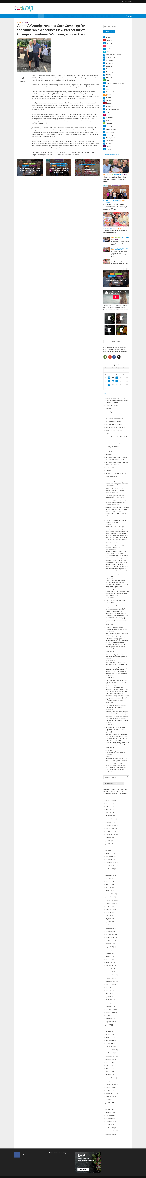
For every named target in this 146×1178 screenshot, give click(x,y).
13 (116, 377)
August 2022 (109, 947)
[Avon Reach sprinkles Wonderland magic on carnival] (116, 219)
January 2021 (109, 1006)
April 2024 (108, 887)
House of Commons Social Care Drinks (117, 437)
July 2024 (108, 878)
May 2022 (108, 956)
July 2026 (108, 803)
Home (17, 16)
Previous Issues (110, 454)
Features (65, 16)
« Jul (104, 393)
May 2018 (108, 1106)
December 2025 (110, 825)
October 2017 (110, 1128)
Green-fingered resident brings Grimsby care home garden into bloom (30, 170)
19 (113, 381)
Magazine (74, 16)
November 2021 (110, 975)
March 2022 (109, 962)
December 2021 (110, 972)
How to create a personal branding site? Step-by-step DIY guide (116, 706)
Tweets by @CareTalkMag (111, 154)
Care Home (82, 164)
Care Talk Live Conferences (113, 421)
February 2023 (110, 928)
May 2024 (108, 884)
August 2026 (109, 800)
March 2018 (109, 1112)
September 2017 (110, 1131)
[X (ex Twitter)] (23, 1155)
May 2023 (108, 919)
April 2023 (108, 922)
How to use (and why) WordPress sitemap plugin (115, 601)
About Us (24, 16)
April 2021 (108, 997)
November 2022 (110, 937)
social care (25, 165)
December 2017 (110, 1121)
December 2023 (110, 900)
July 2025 (108, 841)
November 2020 (110, 1012)
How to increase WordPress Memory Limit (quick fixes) (116, 576)
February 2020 (110, 1040)
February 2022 (110, 965)
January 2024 (109, 897)
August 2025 (109, 837)
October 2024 (110, 869)
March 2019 (109, 1075)
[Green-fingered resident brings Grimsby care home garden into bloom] (116, 166)
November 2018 (110, 1087)
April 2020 (108, 1034)
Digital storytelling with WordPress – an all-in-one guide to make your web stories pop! (116, 656)
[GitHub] (119, 357)
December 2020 (110, 1009)
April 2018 (108, 1109)
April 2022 (108, 959)
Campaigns (84, 16)
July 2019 (108, 1062)
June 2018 (108, 1103)
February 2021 (110, 1003)
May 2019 (108, 1068)
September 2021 (110, 981)
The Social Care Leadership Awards (116, 473)
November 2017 (110, 1124)
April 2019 (108, 1071)
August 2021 (109, 984)
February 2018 (110, 1115)
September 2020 (110, 1018)
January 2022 (109, 968)
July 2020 (108, 1025)
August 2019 (109, 1059)
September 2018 (110, 1093)
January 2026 (109, 822)
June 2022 (108, 953)
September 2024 (110, 872)
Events (48, 16)
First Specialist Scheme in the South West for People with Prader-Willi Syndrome (116, 502)
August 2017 (109, 1134)
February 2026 (110, 819)
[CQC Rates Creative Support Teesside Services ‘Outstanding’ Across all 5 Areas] (116, 192)
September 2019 (110, 1056)
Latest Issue (109, 440)
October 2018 (110, 1090)
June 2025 (108, 844)
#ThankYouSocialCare (112, 405)
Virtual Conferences (111, 476)
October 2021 (110, 978)
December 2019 (110, 1046)
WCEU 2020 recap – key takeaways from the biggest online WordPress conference (116, 752)
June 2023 (108, 915)
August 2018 (109, 1096)
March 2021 (109, 1000)
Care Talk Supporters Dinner (114, 424)
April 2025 (108, 850)
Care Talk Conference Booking (114, 418)
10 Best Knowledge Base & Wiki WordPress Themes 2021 (115, 547)
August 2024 (109, 875)
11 (109, 377)
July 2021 (108, 987)
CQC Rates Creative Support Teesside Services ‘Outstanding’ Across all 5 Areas (59, 170)
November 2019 (110, 1050)
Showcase (32, 163)
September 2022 (110, 944)
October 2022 (110, 940)
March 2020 (109, 1037)
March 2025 (109, 853)
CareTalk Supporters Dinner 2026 (26, 20)
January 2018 (109, 1118)
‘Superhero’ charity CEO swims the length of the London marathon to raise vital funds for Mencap (117, 400)
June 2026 (108, 806)
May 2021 (108, 993)
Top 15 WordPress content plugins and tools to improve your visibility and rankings (116, 729)
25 (109, 385)
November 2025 (110, 828)
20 (116, 381)
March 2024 (109, 890)
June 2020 (108, 1028)
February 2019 (110, 1078)
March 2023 (109, 925)
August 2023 (109, 909)
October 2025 (110, 831)
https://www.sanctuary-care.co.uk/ (113, 783)
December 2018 (110, 1084)
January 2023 (109, 931)
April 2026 (108, 812)
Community (91, 164)
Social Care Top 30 (114, 16)
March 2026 (109, 816)
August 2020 (109, 1022)
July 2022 (108, 950)
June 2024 (108, 881)
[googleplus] (110, 357)
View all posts (116, 341)
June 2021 (108, 990)
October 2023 (110, 906)
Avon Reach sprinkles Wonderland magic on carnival (87, 170)
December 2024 (110, 862)
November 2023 (110, 903)
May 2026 (108, 809)
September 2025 (110, 834)
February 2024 (110, 894)
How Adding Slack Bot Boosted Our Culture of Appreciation (116, 521)
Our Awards (33, 16)
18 (109, 381)
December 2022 (110, 934)
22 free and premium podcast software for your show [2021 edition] (117, 628)
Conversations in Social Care (114, 430)
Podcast (56, 16)
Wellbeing (34, 165)
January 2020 (109, 1043)
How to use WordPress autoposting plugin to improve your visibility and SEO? (116, 682)
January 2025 (109, 859)
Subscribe (103, 16)
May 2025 (108, 847)
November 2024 (110, 866)
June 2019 (108, 1065)
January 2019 (109, 1081)
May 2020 (108, 1031)
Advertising (94, 16)
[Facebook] (114, 357)
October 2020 (110, 1015)
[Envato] (105, 357)
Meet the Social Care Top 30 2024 (115, 443)
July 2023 (108, 912)
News (40, 16)
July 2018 (108, 1100)
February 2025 (110, 856)
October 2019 (110, 1053)
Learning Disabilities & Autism (58, 163)
